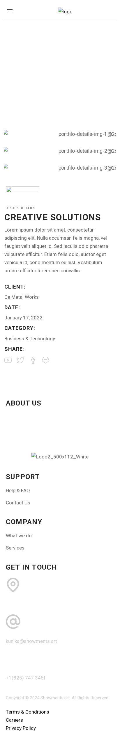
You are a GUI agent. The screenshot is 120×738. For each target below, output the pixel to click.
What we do (19, 535)
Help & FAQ (18, 490)
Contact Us (18, 503)
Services (15, 548)
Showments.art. (55, 697)
